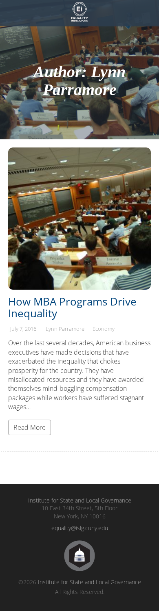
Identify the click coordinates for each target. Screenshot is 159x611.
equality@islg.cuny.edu (79, 528)
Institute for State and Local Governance (79, 500)
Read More (29, 427)
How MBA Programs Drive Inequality (72, 307)
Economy (104, 328)
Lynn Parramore (65, 328)
